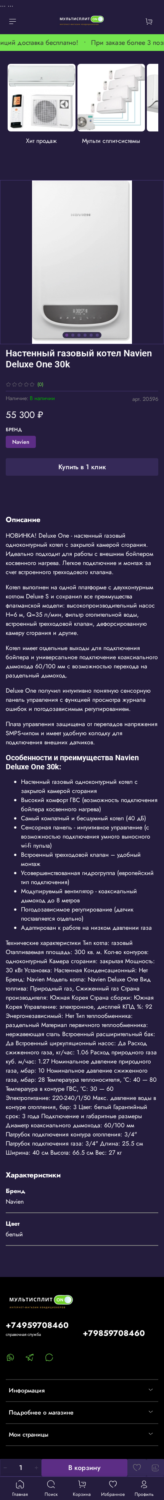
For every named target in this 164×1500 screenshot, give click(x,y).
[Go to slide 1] (66, 335)
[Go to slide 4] (85, 335)
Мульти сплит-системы (111, 140)
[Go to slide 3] (78, 335)
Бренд (14, 430)
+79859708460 (114, 1333)
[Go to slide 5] (91, 335)
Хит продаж (41, 140)
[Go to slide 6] (97, 335)
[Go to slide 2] (72, 335)
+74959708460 (37, 1325)
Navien (20, 442)
